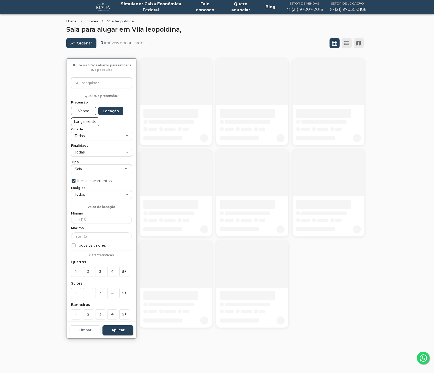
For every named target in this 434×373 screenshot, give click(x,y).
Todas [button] (80, 135)
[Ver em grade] (335, 43)
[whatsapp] (423, 358)
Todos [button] (80, 194)
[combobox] (101, 82)
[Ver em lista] (347, 43)
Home (71, 21)
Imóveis (92, 21)
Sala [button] (78, 169)
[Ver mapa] (359, 43)
